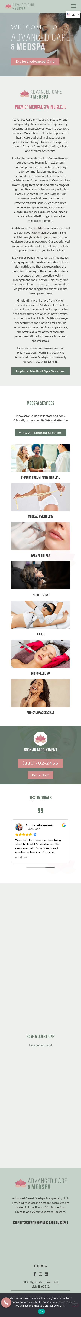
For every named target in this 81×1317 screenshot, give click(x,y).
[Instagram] (40, 1274)
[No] (75, 1305)
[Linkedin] (46, 1274)
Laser (40, 634)
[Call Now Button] (6, 1302)
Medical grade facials (40, 712)
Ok (41, 1311)
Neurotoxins (40, 595)
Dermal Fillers (40, 556)
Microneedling (40, 673)
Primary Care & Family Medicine (40, 477)
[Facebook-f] (35, 1274)
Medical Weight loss (40, 516)
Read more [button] (22, 857)
